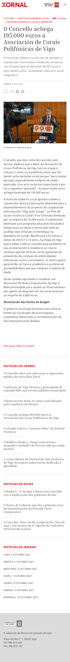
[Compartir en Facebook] (17, 92)
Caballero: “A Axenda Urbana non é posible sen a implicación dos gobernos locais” (33, 493)
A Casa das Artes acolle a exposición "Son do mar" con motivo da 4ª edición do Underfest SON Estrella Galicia (34, 525)
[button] (65, 4)
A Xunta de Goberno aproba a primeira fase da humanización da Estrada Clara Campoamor (33, 508)
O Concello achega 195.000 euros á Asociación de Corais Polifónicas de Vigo (31, 416)
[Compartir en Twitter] (22, 92)
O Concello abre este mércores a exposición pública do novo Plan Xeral (34, 374)
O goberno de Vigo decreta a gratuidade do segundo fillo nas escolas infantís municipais (35, 388)
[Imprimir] (6, 92)
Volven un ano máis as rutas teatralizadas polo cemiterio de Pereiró (33, 402)
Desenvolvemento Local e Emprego (29, 21)
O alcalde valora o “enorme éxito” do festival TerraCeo (34, 430)
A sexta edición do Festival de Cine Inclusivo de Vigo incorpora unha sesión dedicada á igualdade (34, 462)
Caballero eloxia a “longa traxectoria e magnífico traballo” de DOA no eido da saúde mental (34, 445)
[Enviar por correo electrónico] (12, 92)
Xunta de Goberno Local (33, 18)
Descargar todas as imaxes (19, 345)
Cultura (9, 18)
